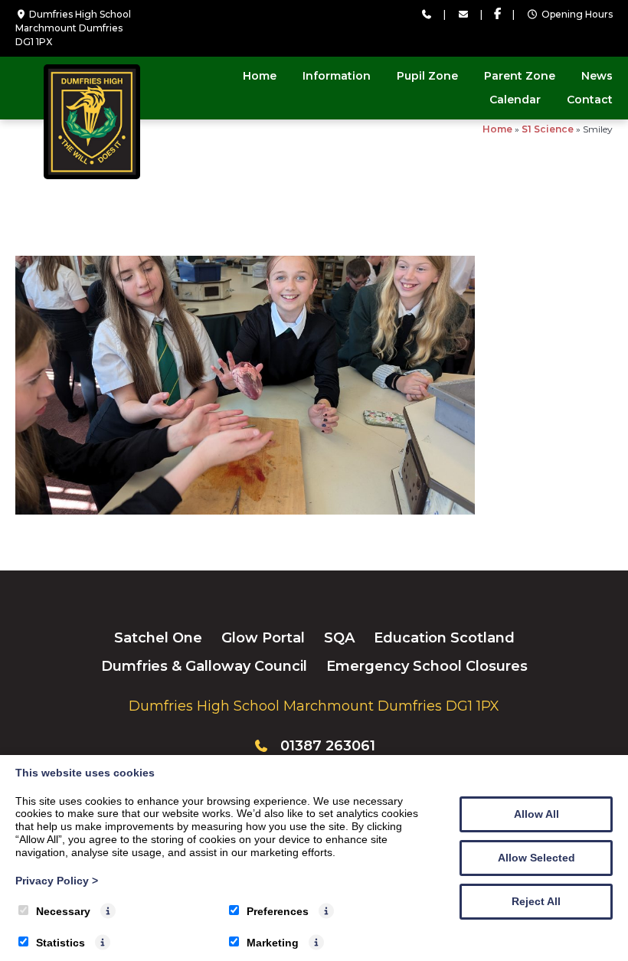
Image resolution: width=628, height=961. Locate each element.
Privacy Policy (56, 880)
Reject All (536, 901)
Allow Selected (536, 857)
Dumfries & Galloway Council (204, 666)
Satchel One (158, 637)
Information (337, 76)
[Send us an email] (463, 14)
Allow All (536, 814)
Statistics (60, 942)
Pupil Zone (427, 76)
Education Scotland (444, 637)
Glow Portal (263, 637)
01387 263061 (327, 745)
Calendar (515, 99)
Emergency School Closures (427, 666)
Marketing (273, 942)
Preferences (278, 911)
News (597, 76)
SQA (339, 637)
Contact (590, 99)
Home (259, 76)
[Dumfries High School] (92, 175)
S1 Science (548, 129)
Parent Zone (519, 76)
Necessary (63, 911)
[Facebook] (497, 14)
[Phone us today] (426, 14)
